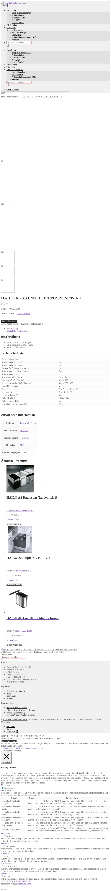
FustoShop (11, 10)
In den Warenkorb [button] (14, 524)
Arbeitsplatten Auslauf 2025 (24, 37)
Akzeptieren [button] (37, 748)
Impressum (11, 696)
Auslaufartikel (18, 22)
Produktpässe (17, 35)
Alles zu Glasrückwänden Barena (20, 710)
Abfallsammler (36, 324)
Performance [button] (6, 843)
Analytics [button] (5, 853)
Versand (15, 40)
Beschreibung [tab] (12, 328)
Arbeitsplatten (18, 15)
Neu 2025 (16, 20)
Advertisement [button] (7, 863)
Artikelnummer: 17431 (28, 564)
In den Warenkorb (9, 321)
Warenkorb (11, 27)
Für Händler (11, 25)
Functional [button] (5, 833)
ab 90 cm (24, 430)
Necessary (8, 788)
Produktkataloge (19, 32)
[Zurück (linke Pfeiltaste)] (2, 889)
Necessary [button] (5, 785)
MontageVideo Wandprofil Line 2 (20, 715)
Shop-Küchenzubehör (21, 13)
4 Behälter (24, 438)
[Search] (7, 45)
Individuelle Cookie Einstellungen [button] (16, 748)
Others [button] (4, 874)
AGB (8, 693)
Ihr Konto (10, 726)
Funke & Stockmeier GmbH (15, 719)
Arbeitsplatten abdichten (16, 707)
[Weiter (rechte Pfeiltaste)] (5, 889)
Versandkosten (23, 313)
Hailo (22, 445)
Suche (9, 729)
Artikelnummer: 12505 (32, 504)
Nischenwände (18, 18)
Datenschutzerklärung (15, 691)
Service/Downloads (14, 30)
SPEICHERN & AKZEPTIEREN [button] (16, 881)
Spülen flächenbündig (15, 712)
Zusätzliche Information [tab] (16, 331)
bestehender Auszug (28, 423)
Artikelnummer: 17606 (32, 624)
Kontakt (9, 698)
